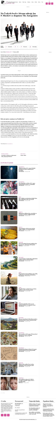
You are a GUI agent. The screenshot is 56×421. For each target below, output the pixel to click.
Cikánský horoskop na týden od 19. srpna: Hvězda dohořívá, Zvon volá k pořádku (28, 350)
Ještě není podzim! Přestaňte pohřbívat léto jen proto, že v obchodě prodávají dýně (28, 244)
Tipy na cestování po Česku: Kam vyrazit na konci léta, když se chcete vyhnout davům (28, 319)
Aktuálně (21, 242)
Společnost (21, 332)
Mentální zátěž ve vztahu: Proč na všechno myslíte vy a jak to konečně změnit (27, 289)
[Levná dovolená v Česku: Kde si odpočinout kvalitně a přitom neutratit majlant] (9, 263)
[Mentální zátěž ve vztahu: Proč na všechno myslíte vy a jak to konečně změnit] (9, 293)
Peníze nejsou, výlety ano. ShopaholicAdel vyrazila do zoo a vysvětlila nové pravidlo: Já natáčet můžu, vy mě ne (48, 415)
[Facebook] (47, 4)
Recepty (20, 227)
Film (20, 302)
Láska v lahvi (23, 155)
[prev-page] (1, 393)
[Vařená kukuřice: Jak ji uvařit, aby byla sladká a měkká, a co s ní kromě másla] (9, 232)
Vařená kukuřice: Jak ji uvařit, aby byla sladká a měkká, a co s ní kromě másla (27, 229)
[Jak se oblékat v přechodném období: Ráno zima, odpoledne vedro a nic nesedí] (9, 202)
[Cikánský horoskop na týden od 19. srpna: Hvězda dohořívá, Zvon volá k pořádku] (9, 353)
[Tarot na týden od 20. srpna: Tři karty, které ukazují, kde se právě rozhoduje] (9, 338)
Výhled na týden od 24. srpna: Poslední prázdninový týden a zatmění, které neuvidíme (27, 169)
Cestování (21, 257)
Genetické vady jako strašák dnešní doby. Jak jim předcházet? (8, 156)
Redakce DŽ (9, 52)
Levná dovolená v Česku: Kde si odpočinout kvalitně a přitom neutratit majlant (28, 259)
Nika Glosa (21, 245)
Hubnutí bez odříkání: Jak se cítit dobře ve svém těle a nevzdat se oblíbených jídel (28, 214)
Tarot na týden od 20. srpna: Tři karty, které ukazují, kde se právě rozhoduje (28, 334)
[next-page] (4, 393)
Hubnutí (20, 212)
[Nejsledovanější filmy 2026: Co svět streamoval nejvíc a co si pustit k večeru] (9, 308)
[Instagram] (49, 4)
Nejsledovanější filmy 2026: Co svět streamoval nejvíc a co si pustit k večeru (27, 304)
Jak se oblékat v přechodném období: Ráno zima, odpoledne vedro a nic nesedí (28, 199)
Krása (20, 272)
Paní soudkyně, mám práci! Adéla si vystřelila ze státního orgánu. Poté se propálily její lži (26, 380)
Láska (20, 287)
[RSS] (52, 4)
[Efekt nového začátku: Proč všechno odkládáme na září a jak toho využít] (9, 368)
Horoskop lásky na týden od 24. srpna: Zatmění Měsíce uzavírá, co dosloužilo (27, 184)
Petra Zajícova (21, 171)
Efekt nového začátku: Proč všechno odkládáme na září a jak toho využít (26, 365)
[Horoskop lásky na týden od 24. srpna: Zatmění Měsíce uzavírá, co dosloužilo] (9, 187)
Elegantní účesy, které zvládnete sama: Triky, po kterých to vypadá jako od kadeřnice (28, 274)
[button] (49, 1)
